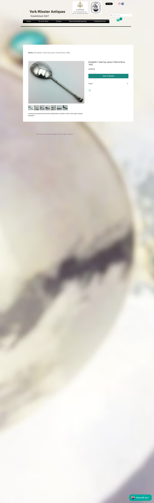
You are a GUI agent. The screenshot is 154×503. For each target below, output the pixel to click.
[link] (119, 19)
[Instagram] (119, 4)
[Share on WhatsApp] (89, 90)
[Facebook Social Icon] (123, 4)
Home (30, 53)
